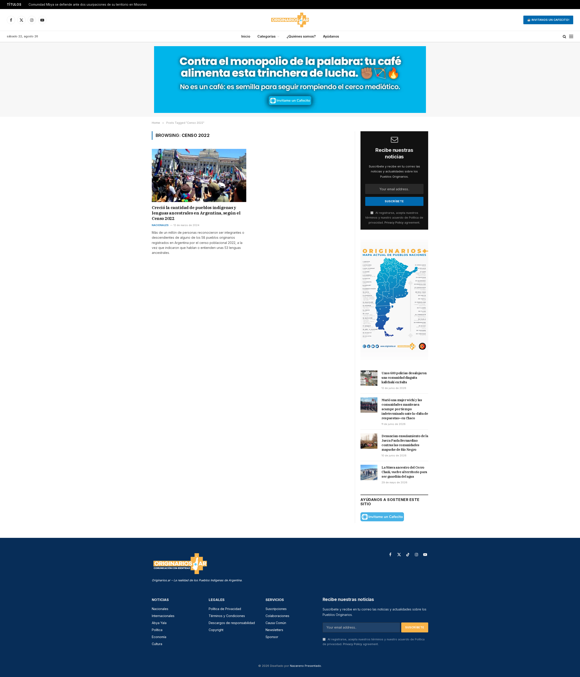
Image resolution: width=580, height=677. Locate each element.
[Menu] (571, 36)
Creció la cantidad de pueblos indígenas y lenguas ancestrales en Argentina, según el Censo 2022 (196, 213)
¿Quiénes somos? (301, 36)
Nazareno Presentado (305, 665)
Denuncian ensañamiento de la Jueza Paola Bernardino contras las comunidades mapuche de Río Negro (405, 443)
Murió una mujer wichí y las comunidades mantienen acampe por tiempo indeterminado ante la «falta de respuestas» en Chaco (405, 409)
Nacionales (160, 225)
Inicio (245, 36)
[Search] (564, 36)
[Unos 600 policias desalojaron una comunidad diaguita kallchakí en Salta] (368, 378)
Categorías (266, 36)
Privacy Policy (394, 222)
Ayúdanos (331, 36)
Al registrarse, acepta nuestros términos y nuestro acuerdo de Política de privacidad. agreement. (394, 217)
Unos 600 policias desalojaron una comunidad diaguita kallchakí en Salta (82, 4)
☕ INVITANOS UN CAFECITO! (548, 19)
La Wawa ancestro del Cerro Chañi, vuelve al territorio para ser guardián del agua (404, 472)
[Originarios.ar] (290, 20)
